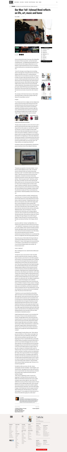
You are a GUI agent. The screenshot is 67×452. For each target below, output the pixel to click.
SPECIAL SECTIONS (30, 430)
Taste (28, 437)
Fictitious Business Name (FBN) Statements (39, 443)
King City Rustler (45, 429)
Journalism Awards (45, 442)
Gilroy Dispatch (44, 426)
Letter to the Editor (11, 431)
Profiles (16, 432)
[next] (10, 6)
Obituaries (10, 433)
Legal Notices (37, 442)
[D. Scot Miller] (17, 400)
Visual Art (16, 447)
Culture (16, 438)
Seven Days (16, 431)
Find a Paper (10, 434)
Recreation (23, 442)
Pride (28, 435)
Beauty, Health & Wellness (23, 435)
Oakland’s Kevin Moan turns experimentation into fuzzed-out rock (28, 6)
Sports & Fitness (17, 443)
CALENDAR (29, 424)
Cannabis (23, 436)
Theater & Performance (16, 445)
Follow (50, 93)
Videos (16, 446)
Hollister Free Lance (45, 428)
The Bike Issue (29, 438)
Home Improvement (24, 441)
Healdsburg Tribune (45, 427)
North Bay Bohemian (38, 429)
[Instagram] (38, 420)
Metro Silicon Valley (38, 428)
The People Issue (30, 439)
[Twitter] (21, 54)
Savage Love (16, 442)
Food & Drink (23, 440)
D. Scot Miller (18, 16)
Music (16, 441)
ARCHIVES (23, 416)
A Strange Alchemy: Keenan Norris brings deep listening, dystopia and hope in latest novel (20, 410)
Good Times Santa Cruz (38, 427)
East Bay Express (38, 426)
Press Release (10, 432)
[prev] (9, 6)
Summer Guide (29, 436)
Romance (23, 443)
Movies (16, 440)
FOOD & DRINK (23, 424)
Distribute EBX (10, 435)
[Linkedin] (23, 54)
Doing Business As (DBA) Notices (38, 445)
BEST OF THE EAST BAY (24, 431)
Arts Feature (16, 435)
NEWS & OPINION (17, 424)
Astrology (16, 436)
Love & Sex (16, 439)
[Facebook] (19, 54)
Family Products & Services (24, 439)
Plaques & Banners (11, 437)
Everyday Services (24, 437)
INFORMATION (10, 424)
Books (16, 437)
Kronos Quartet (36, 408)
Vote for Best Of (11, 436)
